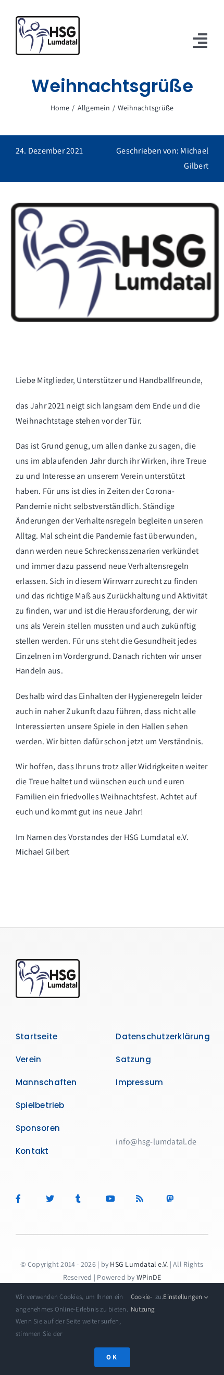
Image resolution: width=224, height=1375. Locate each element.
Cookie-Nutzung (143, 1302)
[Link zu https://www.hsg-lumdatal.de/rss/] (145, 1198)
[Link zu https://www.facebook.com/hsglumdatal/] (25, 1198)
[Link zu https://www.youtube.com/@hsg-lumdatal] (115, 1198)
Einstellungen (183, 1296)
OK (112, 1357)
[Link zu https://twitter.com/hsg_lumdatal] (55, 1198)
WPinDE (148, 1277)
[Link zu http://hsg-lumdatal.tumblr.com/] (85, 1198)
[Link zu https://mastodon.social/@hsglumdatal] (172, 1198)
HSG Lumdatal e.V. (139, 1264)
